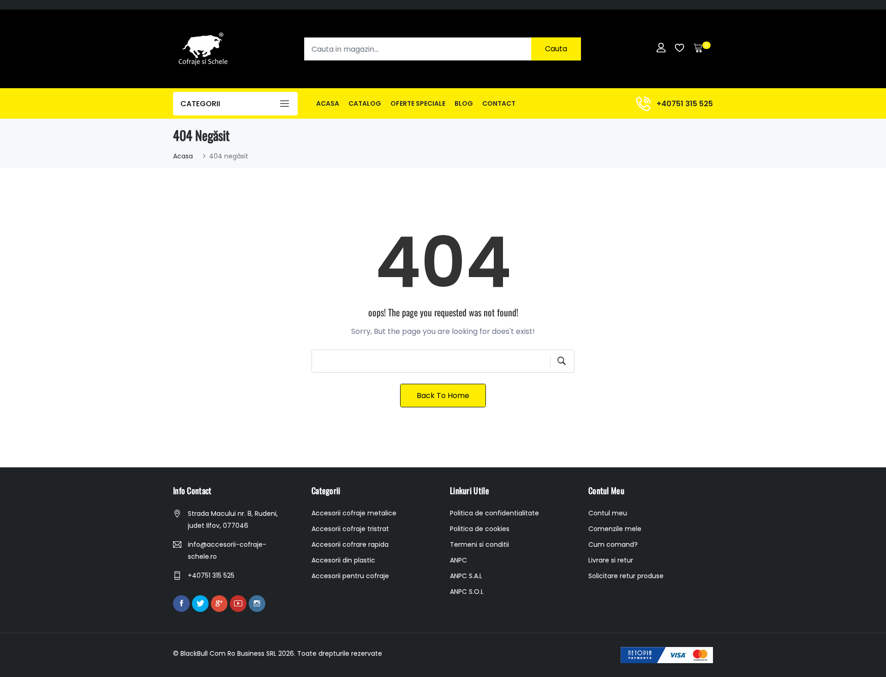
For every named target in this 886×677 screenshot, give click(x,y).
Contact (498, 103)
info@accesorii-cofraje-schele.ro (227, 550)
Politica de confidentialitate (494, 513)
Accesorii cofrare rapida (350, 544)
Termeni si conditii (479, 544)
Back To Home (443, 395)
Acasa (327, 103)
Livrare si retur (610, 560)
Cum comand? (613, 544)
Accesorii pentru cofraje (350, 575)
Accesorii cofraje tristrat (350, 528)
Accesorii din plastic (343, 560)
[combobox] (442, 48)
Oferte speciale (417, 103)
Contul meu (607, 513)
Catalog (364, 103)
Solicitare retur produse (626, 575)
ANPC (458, 560)
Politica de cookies (479, 528)
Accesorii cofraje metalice (353, 513)
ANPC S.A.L (466, 575)
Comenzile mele (614, 528)
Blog (464, 103)
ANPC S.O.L (467, 591)
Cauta (556, 48)
